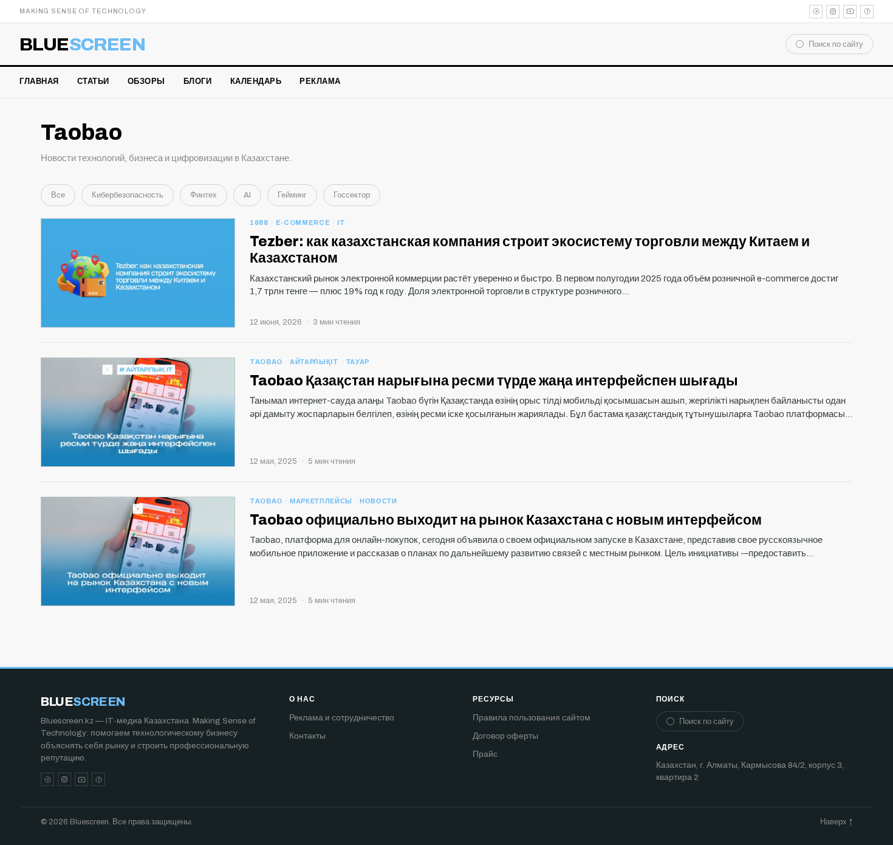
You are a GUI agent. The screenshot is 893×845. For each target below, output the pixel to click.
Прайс (485, 754)
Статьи (93, 81)
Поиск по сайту (836, 44)
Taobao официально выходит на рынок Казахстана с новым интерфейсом (506, 520)
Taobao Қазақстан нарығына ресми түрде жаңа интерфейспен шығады (494, 380)
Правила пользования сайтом (531, 717)
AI (247, 195)
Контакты (307, 735)
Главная (39, 81)
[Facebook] (867, 11)
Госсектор (352, 195)
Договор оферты (505, 735)
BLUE (82, 44)
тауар (357, 361)
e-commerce (303, 222)
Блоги (197, 81)
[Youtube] (850, 11)
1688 (259, 222)
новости (378, 501)
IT (341, 222)
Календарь (256, 81)
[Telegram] (816, 11)
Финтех (203, 195)
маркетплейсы (321, 501)
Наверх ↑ (836, 822)
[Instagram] (833, 11)
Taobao (266, 361)
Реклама (320, 81)
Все (58, 195)
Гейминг (292, 195)
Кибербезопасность (127, 195)
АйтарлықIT (314, 361)
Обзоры (146, 81)
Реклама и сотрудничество (341, 717)
